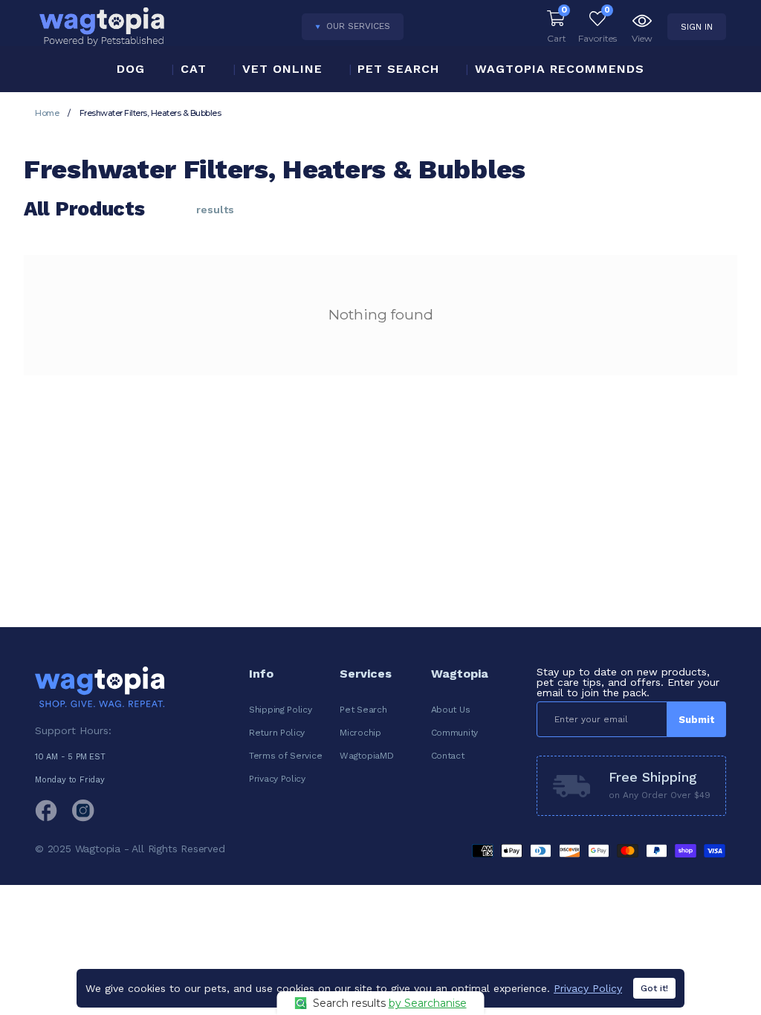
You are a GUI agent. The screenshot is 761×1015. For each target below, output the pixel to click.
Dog (131, 69)
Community (454, 732)
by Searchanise (428, 1003)
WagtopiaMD (366, 755)
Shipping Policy (280, 709)
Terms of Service (285, 755)
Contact (447, 755)
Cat (194, 69)
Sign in (697, 27)
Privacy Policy (277, 779)
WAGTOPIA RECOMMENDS (559, 69)
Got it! (654, 988)
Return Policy (277, 732)
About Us (450, 709)
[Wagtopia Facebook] (46, 811)
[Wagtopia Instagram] (83, 811)
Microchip (360, 732)
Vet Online (282, 69)
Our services (358, 26)
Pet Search (398, 69)
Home (47, 113)
